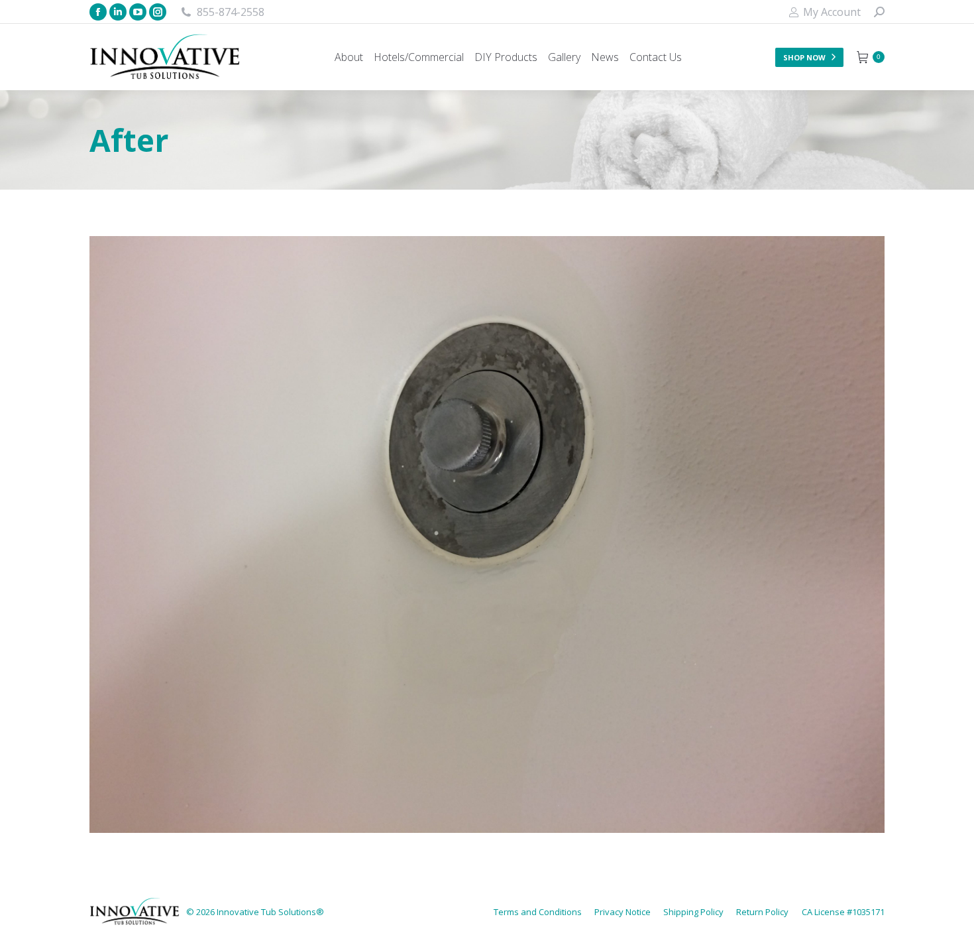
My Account (832, 12)
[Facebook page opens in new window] (98, 12)
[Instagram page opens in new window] (157, 12)
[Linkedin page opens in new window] (118, 12)
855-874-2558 (230, 12)
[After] (487, 534)
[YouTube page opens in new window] (137, 12)
